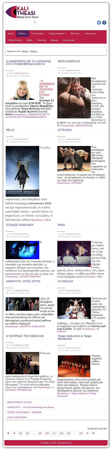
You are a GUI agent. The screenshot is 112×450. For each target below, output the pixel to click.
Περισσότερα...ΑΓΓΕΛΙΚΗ (69, 183)
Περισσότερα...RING (93, 276)
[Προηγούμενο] (14, 433)
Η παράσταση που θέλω (21, 73)
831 (81, 433)
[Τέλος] (93, 433)
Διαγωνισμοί (90, 33)
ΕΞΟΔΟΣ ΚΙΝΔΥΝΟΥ (20, 224)
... (34, 433)
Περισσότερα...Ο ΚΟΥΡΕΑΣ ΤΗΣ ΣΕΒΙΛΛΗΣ (29, 388)
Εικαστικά (41, 40)
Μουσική (75, 33)
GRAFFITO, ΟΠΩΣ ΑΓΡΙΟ (23, 281)
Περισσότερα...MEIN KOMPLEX (77, 125)
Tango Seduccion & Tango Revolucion (74, 337)
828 (61, 433)
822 (20, 433)
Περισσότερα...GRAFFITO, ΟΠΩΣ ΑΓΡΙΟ (25, 326)
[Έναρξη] (8, 433)
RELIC (10, 130)
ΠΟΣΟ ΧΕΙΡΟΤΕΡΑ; (17, 417)
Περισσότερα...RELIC (41, 220)
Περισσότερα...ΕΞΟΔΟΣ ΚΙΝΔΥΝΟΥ (23, 276)
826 (47, 433)
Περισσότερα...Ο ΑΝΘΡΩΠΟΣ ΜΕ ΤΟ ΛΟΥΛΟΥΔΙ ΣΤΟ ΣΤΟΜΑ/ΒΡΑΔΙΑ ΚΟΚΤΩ (27, 115)
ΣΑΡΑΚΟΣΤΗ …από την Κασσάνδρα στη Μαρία (30, 407)
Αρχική (11, 33)
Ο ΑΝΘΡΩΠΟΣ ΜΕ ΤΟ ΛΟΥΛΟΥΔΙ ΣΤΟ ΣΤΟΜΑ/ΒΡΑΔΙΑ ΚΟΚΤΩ (28, 63)
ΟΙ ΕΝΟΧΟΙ (65, 281)
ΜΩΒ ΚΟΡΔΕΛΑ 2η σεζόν (19, 402)
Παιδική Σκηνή (14, 40)
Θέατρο (21, 33)
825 (40, 433)
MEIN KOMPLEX (69, 61)
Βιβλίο (30, 40)
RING (61, 224)
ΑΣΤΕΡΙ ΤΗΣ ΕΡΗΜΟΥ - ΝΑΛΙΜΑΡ (24, 412)
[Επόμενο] (88, 433)
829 (68, 433)
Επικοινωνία (68, 40)
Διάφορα (54, 40)
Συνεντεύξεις (37, 33)
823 (27, 433)
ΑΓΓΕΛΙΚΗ (64, 130)
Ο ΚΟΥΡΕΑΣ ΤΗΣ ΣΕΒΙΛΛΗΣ (25, 336)
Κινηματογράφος (56, 33)
